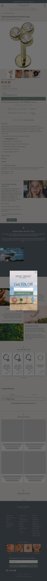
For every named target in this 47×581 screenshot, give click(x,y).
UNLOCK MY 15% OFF (23, 293)
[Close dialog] (36, 272)
